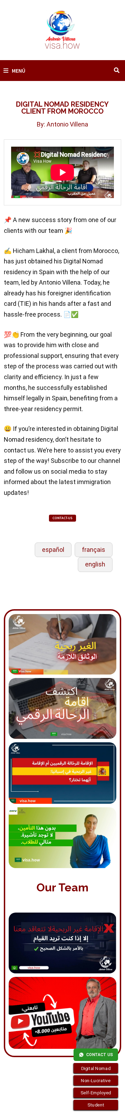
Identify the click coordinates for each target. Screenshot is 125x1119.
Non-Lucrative (96, 1080)
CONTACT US (99, 1054)
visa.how (62, 45)
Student (96, 1105)
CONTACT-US (62, 518)
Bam (41, 1107)
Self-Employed (96, 1092)
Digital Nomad (96, 1068)
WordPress (17, 1107)
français (93, 549)
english (95, 564)
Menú (18, 70)
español (53, 549)
